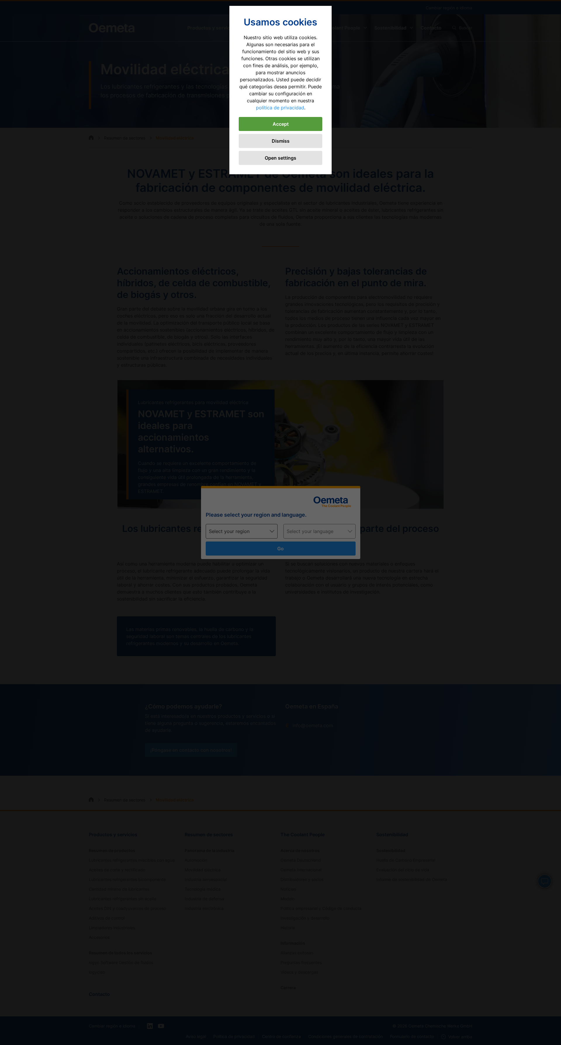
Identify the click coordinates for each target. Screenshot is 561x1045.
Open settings (280, 158)
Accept (281, 124)
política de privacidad (280, 108)
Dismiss (281, 141)
